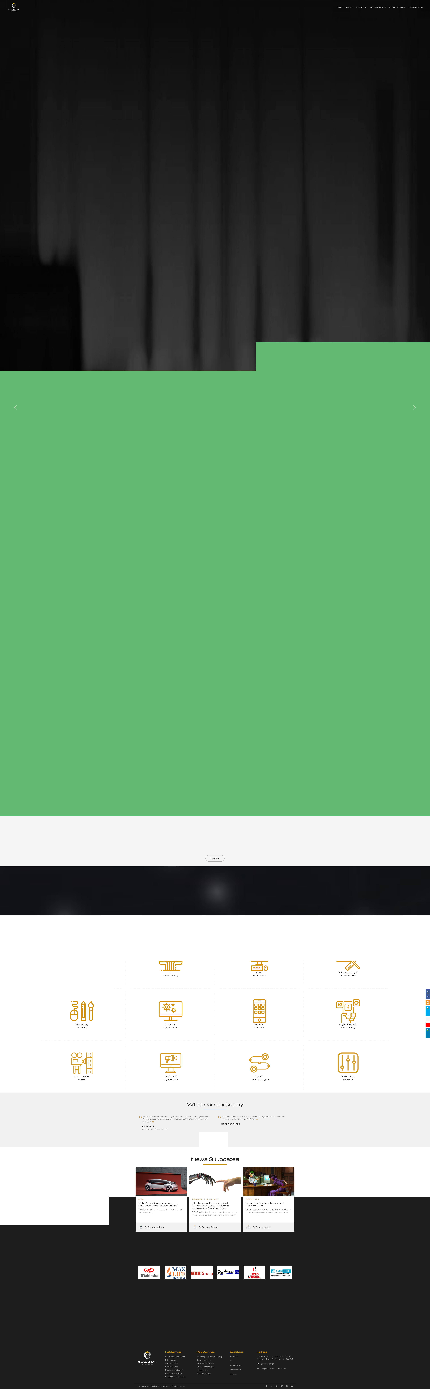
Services (361, 7)
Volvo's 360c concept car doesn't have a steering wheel (158, 1204)
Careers (233, 1361)
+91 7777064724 (267, 1364)
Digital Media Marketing (175, 1377)
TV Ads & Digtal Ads (205, 1363)
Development (212, 1199)
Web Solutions (171, 1363)
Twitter (276, 1386)
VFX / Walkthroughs (205, 1367)
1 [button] (211, 1137)
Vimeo (281, 1386)
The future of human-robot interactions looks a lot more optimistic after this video (211, 1205)
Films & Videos (252, 1199)
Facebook (266, 1386)
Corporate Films (204, 1360)
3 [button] (216, 1137)
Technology (198, 1199)
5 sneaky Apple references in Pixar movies (265, 1204)
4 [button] (218, 1137)
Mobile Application (173, 1373)
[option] (215, 694)
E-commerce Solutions (175, 1357)
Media (141, 1199)
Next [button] (414, 407)
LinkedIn (291, 1386)
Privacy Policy (236, 1365)
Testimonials (378, 7)
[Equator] (13, 7)
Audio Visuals (202, 1370)
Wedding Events (204, 1373)
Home (340, 7)
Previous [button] (15, 407)
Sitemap (233, 1374)
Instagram (271, 1386)
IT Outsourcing (171, 1367)
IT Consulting (170, 1360)
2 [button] (213, 1137)
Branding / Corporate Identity (209, 1357)
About (349, 7)
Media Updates (397, 7)
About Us (234, 1356)
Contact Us (416, 7)
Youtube (286, 1386)
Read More (215, 858)
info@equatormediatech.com (273, 1369)
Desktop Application (174, 1370)
